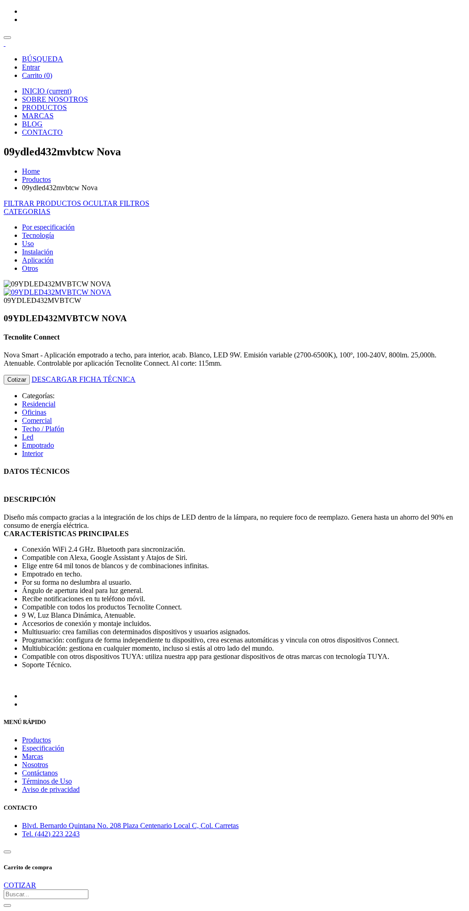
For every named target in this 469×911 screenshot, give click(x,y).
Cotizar (16, 379)
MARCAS (38, 116)
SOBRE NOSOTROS (55, 99)
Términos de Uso (47, 781)
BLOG (32, 124)
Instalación (37, 252)
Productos (36, 179)
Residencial (38, 404)
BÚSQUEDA (42, 59)
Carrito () (37, 75)
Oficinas (34, 412)
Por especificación (48, 227)
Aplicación (38, 260)
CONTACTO (42, 132)
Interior (32, 453)
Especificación (43, 748)
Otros (30, 268)
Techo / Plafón (43, 429)
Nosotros (35, 764)
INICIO (46, 91)
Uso (28, 243)
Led (27, 437)
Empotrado (38, 445)
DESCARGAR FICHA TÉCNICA (84, 379)
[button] (27, 211)
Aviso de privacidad (51, 789)
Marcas (32, 756)
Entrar (31, 67)
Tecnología (38, 235)
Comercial (37, 420)
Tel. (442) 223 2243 (51, 834)
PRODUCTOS (44, 107)
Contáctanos (40, 773)
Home (31, 171)
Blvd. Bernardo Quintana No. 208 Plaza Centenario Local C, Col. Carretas (130, 825)
